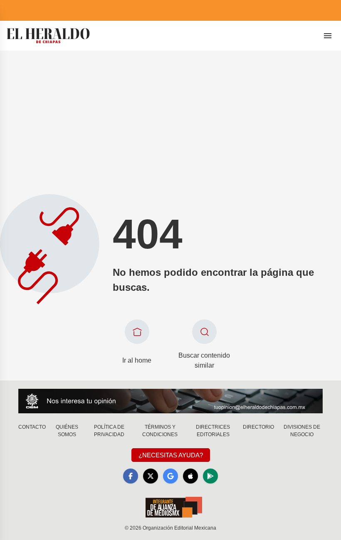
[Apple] (190, 476)
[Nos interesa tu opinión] (170, 401)
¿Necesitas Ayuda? (170, 455)
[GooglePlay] (210, 476)
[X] (150, 476)
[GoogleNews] (170, 476)
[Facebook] (130, 476)
